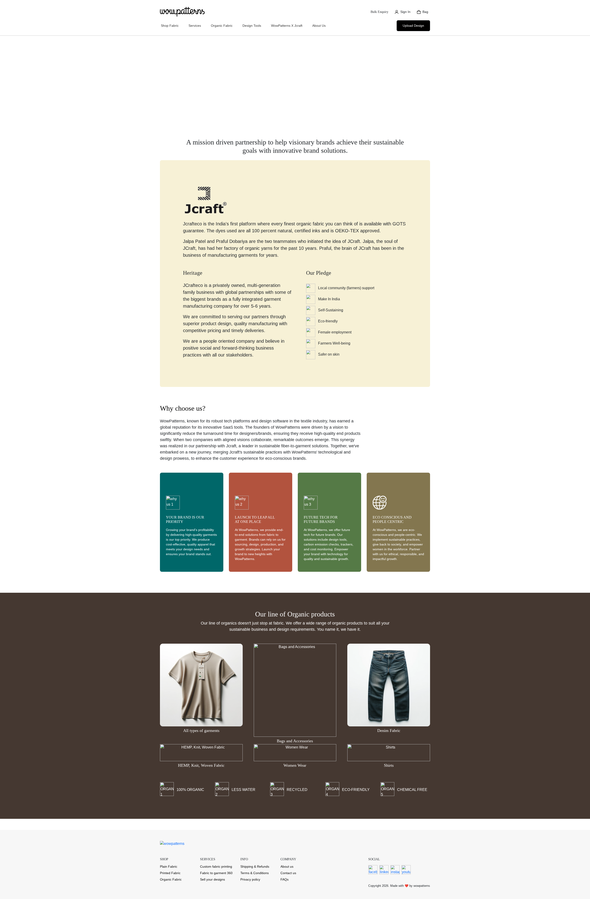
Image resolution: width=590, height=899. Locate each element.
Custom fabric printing (216, 866)
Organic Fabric (171, 879)
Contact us (288, 873)
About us (286, 866)
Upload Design (413, 25)
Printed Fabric (170, 873)
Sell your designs (212, 879)
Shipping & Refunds (254, 866)
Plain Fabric (168, 866)
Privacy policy (250, 879)
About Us (319, 25)
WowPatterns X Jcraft (286, 25)
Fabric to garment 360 (216, 873)
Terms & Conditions (254, 873)
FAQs (284, 879)
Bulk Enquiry (379, 12)
